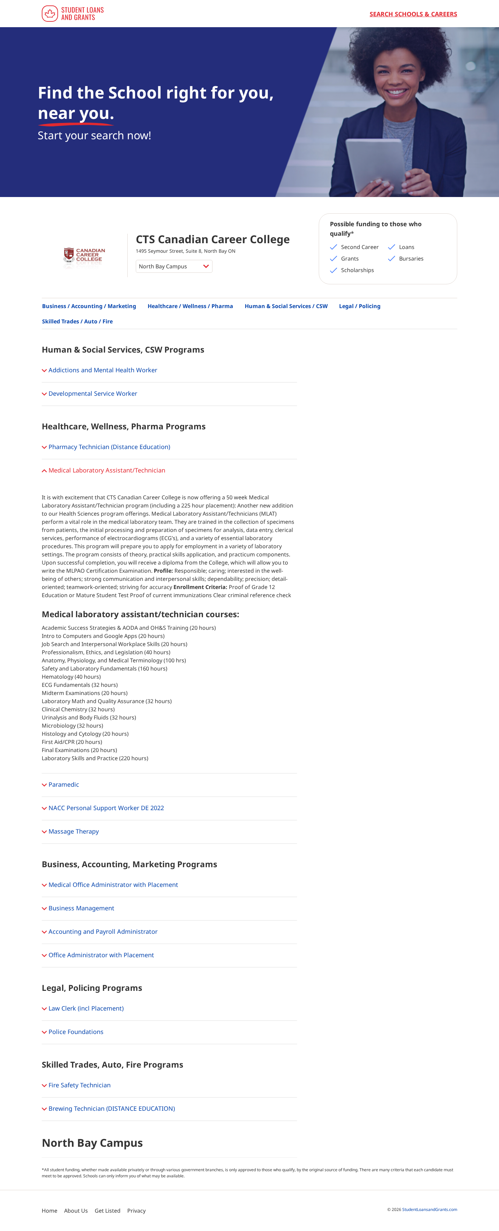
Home (49, 1210)
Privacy (136, 1210)
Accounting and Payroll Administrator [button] (102, 931)
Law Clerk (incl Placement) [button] (85, 1008)
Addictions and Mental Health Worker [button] (102, 370)
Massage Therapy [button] (73, 831)
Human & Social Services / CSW (286, 306)
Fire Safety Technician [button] (79, 1085)
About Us (76, 1210)
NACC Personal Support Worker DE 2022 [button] (105, 808)
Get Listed (108, 1210)
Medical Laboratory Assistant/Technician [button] (106, 470)
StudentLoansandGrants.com (429, 1209)
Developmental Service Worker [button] (92, 393)
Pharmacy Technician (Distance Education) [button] (108, 447)
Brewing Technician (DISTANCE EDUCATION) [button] (111, 1108)
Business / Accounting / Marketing (89, 306)
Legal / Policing (360, 306)
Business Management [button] (80, 908)
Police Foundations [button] (75, 1032)
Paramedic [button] (63, 784)
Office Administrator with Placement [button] (100, 955)
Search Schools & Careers (413, 14)
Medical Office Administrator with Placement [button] (112, 884)
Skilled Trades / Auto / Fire (77, 321)
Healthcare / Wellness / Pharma (190, 306)
